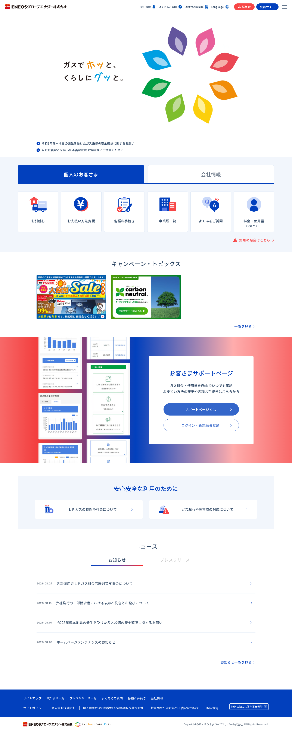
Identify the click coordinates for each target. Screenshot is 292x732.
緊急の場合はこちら (254, 240)
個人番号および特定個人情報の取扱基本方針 (113, 708)
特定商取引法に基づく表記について (175, 708)
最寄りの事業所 (194, 7)
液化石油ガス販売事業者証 (247, 706)
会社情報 (157, 698)
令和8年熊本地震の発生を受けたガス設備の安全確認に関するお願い (88, 143)
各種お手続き (137, 698)
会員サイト (267, 7)
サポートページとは (200, 409)
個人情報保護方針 (64, 708)
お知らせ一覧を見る (236, 662)
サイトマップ (32, 698)
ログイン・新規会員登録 (200, 425)
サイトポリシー (33, 708)
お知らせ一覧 (55, 698)
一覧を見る (243, 326)
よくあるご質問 (168, 7)
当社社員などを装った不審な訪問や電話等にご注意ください (83, 150)
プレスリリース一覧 (83, 698)
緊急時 (246, 7)
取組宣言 (212, 708)
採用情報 (145, 7)
